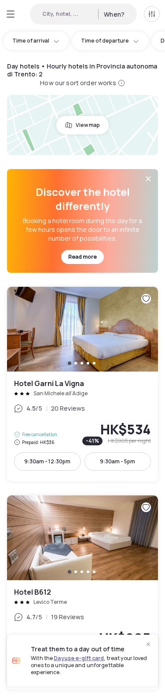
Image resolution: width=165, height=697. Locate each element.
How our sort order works (78, 83)
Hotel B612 (82, 592)
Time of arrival (30, 40)
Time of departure (105, 40)
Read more (82, 256)
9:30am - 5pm (117, 461)
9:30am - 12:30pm (47, 461)
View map (88, 125)
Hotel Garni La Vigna (82, 384)
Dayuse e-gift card (79, 658)
